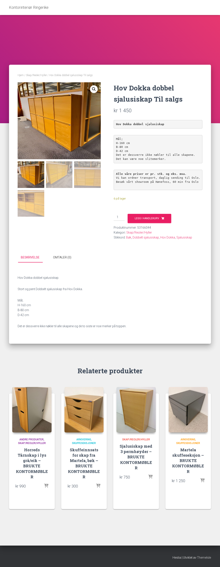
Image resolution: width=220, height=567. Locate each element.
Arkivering (83, 439)
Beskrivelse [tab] (30, 257)
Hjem (21, 75)
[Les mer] (150, 477)
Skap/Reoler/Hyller (36, 75)
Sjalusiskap (184, 237)
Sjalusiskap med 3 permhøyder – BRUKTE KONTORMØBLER (136, 457)
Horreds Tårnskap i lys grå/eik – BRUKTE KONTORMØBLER (32, 463)
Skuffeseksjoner (84, 443)
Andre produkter (31, 439)
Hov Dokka (167, 237)
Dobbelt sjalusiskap (146, 237)
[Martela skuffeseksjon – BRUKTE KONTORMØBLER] (188, 410)
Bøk (128, 237)
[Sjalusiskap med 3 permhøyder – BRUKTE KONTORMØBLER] (136, 410)
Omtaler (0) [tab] (62, 257)
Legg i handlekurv (147, 218)
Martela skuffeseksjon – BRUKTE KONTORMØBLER (188, 460)
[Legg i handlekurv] (46, 486)
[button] (94, 89)
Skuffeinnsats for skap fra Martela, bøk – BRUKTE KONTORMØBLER (84, 463)
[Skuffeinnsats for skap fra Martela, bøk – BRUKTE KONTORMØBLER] (84, 410)
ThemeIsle (204, 557)
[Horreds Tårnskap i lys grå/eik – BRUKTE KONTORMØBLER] (32, 410)
